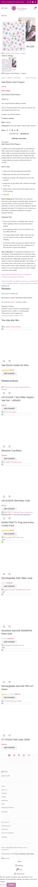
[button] (9, 373)
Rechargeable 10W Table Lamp (17, 578)
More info (3, 885)
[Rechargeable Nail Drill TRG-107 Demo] (13, 645)
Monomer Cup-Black (12, 450)
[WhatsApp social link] (35, 2)
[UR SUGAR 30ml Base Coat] (11, 462)
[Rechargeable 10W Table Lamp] (12, 537)
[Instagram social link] (30, 2)
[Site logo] (19, 8)
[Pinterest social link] (32, 2)
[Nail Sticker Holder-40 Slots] (11, 326)
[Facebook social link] (28, 2)
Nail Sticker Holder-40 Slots (15, 365)
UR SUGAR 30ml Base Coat (16, 500)
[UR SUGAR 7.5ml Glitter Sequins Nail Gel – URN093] (19, 388)
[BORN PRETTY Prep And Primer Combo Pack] (17, 512)
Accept (11, 885)
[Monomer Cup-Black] (9, 412)
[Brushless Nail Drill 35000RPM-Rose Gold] (16, 589)
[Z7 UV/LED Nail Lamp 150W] (11, 701)
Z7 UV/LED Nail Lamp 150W (16, 739)
